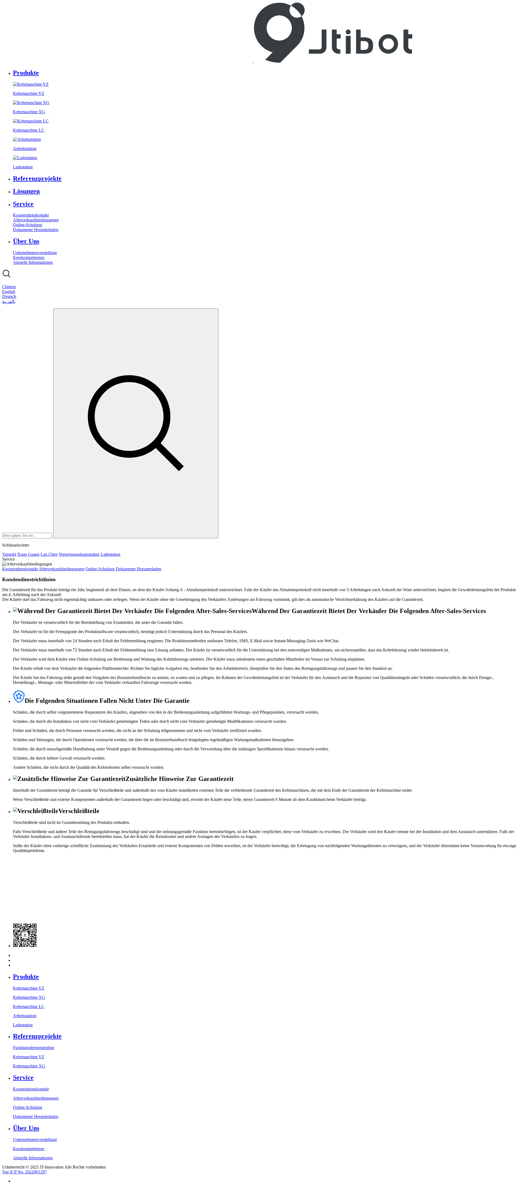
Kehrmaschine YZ (28, 988)
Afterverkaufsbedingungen (36, 220)
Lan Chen (49, 554)
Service (23, 203)
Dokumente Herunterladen (35, 229)
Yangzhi (9, 554)
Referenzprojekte (37, 178)
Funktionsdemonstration (33, 1047)
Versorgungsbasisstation (79, 554)
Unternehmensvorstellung (35, 252)
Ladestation (110, 554)
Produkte (26, 72)
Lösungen (26, 191)
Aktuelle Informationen (33, 262)
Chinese (9, 286)
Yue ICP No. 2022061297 (24, 1172)
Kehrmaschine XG (29, 997)
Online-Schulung (27, 224)
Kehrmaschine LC (28, 1006)
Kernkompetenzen (28, 257)
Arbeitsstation (24, 1015)
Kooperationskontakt (31, 215)
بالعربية (8, 301)
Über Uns (26, 241)
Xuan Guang (28, 554)
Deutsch (9, 296)
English (8, 291)
